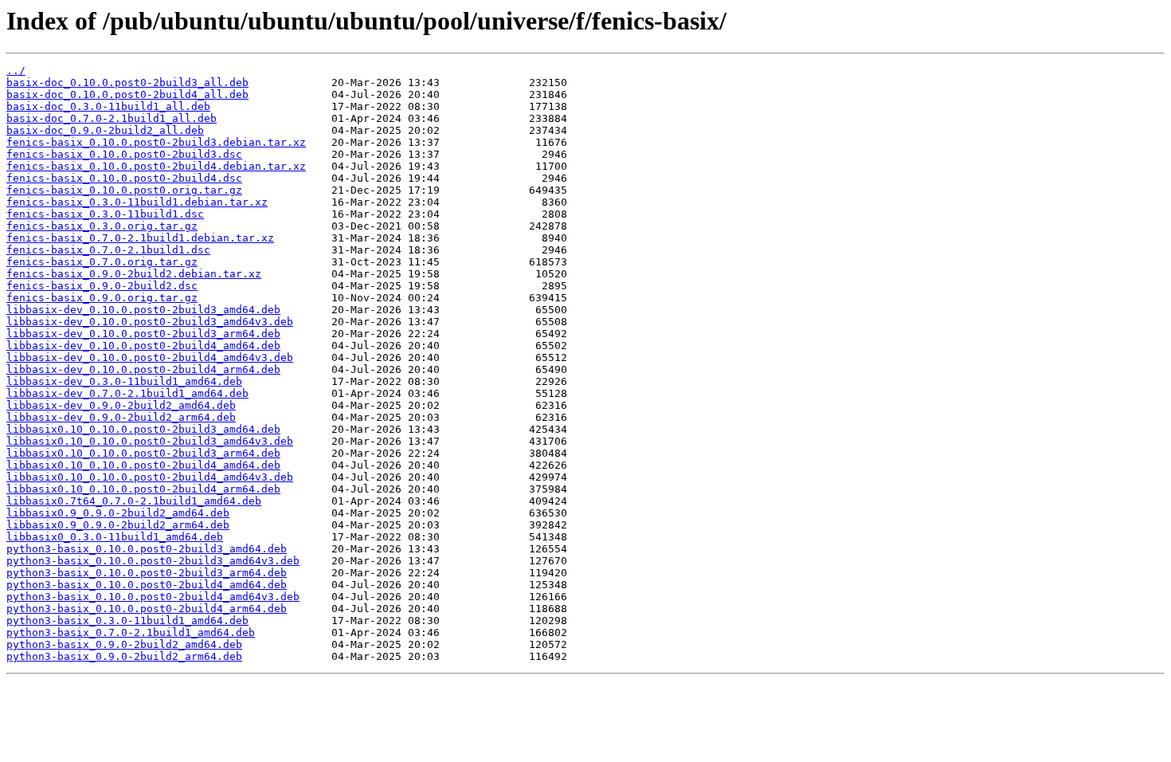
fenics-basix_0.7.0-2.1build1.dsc (108, 250)
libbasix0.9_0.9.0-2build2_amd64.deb (117, 513)
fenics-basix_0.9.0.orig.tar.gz (102, 298)
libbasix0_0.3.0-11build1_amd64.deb (114, 537)
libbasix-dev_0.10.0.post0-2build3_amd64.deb (143, 310)
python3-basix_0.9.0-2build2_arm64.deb (124, 656)
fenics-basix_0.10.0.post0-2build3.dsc (124, 154)
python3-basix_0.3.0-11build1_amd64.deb (127, 620)
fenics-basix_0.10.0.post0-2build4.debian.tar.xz (156, 166)
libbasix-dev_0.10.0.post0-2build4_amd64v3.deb (149, 357)
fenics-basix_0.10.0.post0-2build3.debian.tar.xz (156, 142)
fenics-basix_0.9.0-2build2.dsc (102, 286)
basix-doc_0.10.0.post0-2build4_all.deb (127, 94)
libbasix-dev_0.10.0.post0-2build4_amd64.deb (143, 346)
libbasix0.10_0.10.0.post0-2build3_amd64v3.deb (149, 441)
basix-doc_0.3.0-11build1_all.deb (108, 106)
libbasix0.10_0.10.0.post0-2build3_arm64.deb (143, 453)
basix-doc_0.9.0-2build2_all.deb (105, 130)
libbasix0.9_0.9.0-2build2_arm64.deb (117, 525)
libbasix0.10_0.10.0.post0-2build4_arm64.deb (143, 489)
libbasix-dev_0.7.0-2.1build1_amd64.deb (127, 393)
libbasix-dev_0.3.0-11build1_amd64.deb (124, 381)
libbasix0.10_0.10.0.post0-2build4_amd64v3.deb (149, 477)
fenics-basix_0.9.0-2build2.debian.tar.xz (133, 274)
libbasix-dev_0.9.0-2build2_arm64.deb (121, 417)
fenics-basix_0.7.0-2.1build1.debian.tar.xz (140, 238)
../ (15, 71)
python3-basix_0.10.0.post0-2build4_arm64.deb (146, 609)
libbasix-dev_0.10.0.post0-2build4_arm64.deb (143, 369)
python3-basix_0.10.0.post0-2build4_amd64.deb (146, 585)
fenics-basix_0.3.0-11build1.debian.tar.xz (137, 202)
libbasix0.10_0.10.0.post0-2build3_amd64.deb (143, 429)
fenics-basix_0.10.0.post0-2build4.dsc (124, 178)
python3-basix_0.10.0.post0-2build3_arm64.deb (146, 573)
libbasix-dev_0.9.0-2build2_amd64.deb (121, 405)
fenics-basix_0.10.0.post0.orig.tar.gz (124, 190)
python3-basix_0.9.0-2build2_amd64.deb (124, 644)
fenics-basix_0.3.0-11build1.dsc (105, 214)
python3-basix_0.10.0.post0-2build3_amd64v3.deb (153, 561)
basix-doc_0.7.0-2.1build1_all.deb (111, 118)
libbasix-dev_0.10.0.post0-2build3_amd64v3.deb (149, 322)
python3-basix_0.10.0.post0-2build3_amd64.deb (146, 549)
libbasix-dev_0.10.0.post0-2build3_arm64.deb (143, 334)
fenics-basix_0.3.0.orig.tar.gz (102, 226)
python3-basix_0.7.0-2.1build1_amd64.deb (130, 632)
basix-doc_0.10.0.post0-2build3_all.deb (127, 82)
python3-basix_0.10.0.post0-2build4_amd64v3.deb (153, 597)
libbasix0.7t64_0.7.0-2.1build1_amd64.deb (133, 501)
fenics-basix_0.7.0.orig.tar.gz (102, 262)
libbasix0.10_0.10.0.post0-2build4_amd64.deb (143, 465)
